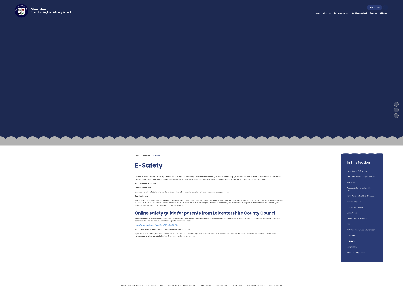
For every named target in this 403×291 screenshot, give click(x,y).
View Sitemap (206, 285)
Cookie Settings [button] (275, 285)
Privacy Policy (237, 285)
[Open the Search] (385, 7)
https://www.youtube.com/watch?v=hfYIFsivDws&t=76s (156, 225)
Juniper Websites (189, 285)
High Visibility (221, 285)
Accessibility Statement (256, 285)
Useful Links (375, 7)
